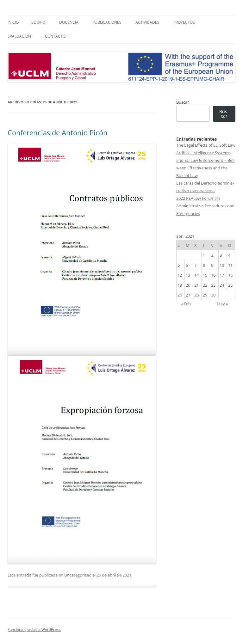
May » (222, 304)
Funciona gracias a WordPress (34, 629)
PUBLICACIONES (107, 22)
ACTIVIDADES (147, 22)
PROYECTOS (184, 22)
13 (188, 275)
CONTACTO (55, 36)
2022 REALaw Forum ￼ (198, 198)
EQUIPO (38, 22)
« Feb (186, 304)
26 (180, 295)
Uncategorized (77, 575)
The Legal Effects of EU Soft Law (205, 145)
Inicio (13, 22)
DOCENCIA (68, 22)
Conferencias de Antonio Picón (58, 132)
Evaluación (19, 36)
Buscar (182, 102)
